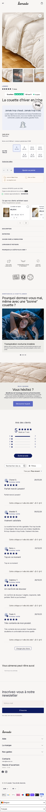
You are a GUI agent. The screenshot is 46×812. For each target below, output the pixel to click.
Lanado (9, 783)
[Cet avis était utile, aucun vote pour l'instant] (35, 503)
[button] (4, 3)
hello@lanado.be (7, 761)
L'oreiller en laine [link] (15, 206)
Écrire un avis (23, 456)
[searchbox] (13, 466)
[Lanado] (23, 3)
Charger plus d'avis (23, 649)
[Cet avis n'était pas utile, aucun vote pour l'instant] (39, 503)
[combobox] (33, 471)
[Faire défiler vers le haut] (43, 809)
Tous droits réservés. (19, 783)
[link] (6, 212)
